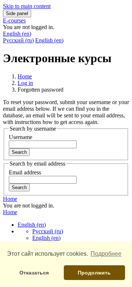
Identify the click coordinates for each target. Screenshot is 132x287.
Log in (25, 83)
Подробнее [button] (106, 254)
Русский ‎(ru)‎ (18, 40)
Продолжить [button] (94, 273)
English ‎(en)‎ (17, 34)
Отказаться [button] (34, 273)
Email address (25, 172)
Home (25, 76)
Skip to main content (27, 6)
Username (20, 137)
